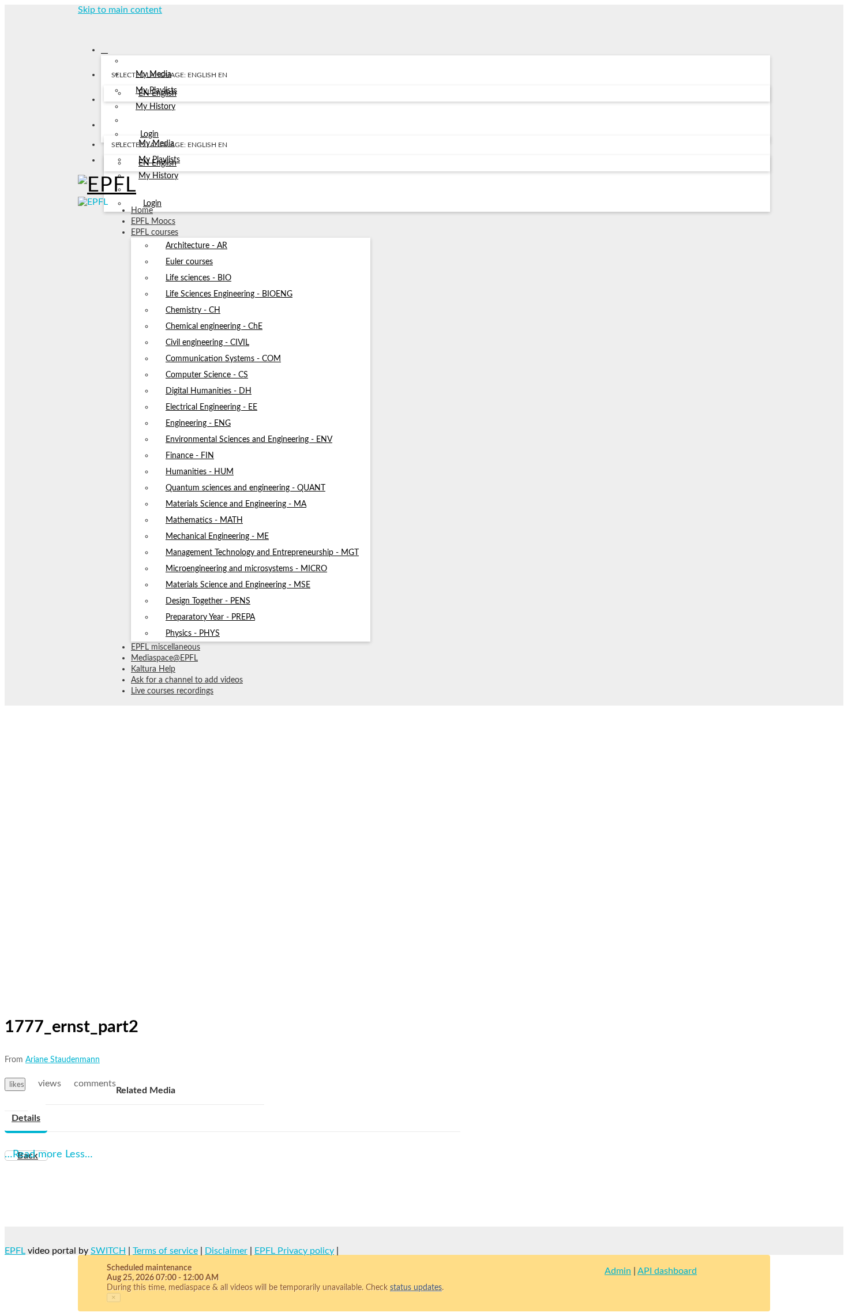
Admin (618, 1271)
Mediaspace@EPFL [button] (164, 658)
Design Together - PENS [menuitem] (208, 601)
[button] (82, 25)
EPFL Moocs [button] (153, 222)
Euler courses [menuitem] (189, 262)
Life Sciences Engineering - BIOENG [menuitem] (229, 294)
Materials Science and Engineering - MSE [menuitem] (238, 585)
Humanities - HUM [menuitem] (200, 472)
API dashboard (667, 1271)
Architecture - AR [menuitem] (196, 246)
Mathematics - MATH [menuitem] (204, 520)
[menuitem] (157, 94)
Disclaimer (226, 1250)
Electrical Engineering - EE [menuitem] (211, 407)
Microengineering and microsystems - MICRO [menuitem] (246, 569)
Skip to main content (120, 9)
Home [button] (142, 211)
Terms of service (165, 1250)
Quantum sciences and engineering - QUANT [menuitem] (245, 488)
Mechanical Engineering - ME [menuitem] (217, 537)
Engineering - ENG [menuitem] (198, 423)
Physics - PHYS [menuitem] (193, 633)
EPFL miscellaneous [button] (165, 647)
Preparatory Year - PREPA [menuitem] (210, 617)
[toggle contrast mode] (111, 162)
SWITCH (108, 1250)
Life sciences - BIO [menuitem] (198, 278)
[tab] (26, 1118)
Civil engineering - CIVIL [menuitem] (207, 343)
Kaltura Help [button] (153, 669)
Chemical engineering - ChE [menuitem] (214, 327)
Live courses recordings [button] (172, 691)
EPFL (15, 1250)
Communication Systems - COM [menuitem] (223, 359)
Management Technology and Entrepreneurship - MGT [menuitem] (262, 553)
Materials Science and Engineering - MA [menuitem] (236, 504)
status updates (416, 1288)
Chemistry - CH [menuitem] (193, 310)
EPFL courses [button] (154, 232)
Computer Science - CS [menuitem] (207, 375)
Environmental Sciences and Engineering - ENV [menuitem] (249, 440)
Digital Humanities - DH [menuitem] (209, 391)
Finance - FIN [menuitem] (190, 456)
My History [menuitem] (155, 107)
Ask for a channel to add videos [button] (187, 680)
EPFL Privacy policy (294, 1250)
